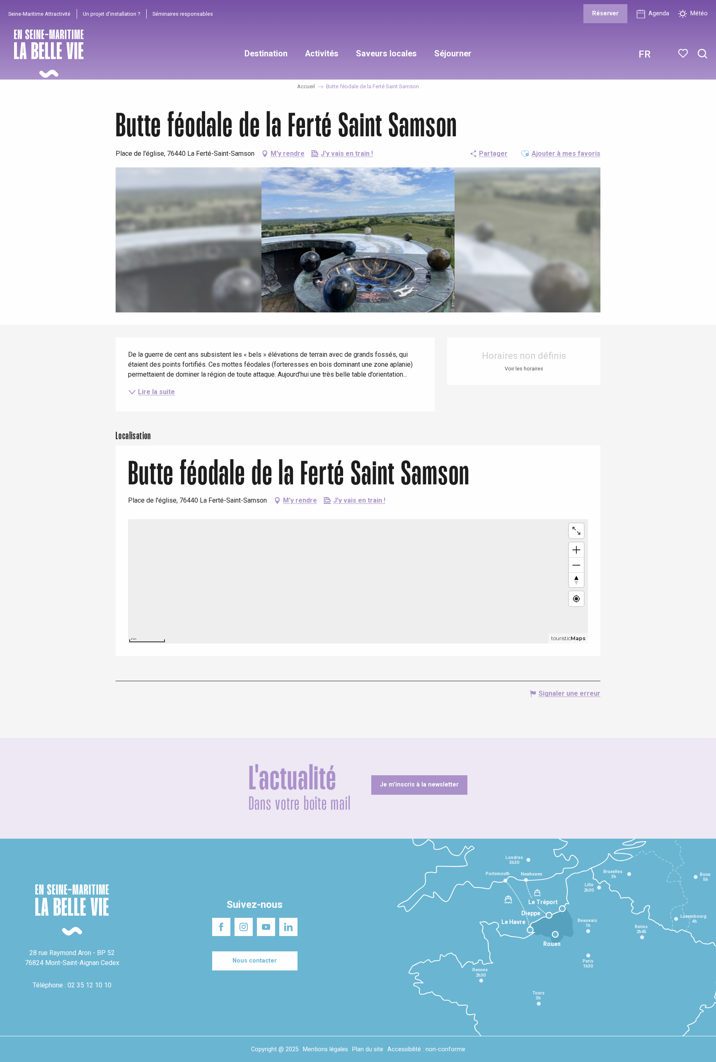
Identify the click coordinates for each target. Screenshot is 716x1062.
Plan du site (367, 1049)
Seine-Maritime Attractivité (39, 14)
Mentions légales (325, 1049)
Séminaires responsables (182, 14)
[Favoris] (684, 53)
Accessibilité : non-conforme (426, 1049)
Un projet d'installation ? (111, 14)
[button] (702, 54)
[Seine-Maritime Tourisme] (45, 53)
